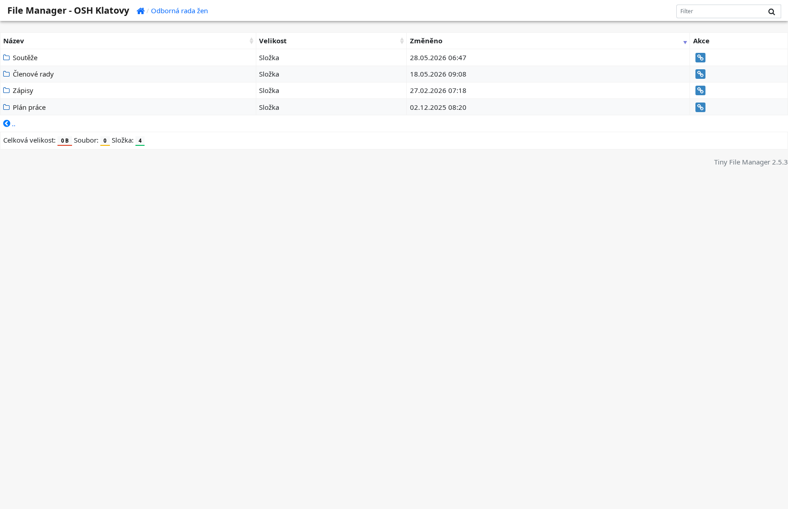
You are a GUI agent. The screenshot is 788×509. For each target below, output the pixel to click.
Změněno (426, 40)
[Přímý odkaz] (699, 57)
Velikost (273, 40)
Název (13, 40)
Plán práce (28, 107)
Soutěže (24, 57)
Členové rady (32, 73)
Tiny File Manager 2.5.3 (751, 161)
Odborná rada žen (179, 10)
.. (13, 123)
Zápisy (22, 90)
